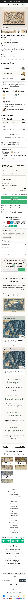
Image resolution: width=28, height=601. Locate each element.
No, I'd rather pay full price (21, 304)
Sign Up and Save (21, 302)
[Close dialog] (27, 292)
